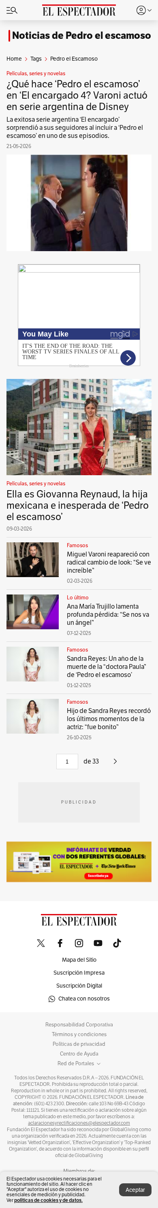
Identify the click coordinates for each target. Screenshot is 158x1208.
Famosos (77, 545)
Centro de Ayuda (79, 1054)
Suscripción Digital (79, 985)
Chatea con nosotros (84, 998)
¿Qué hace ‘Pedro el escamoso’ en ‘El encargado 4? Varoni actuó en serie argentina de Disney (76, 95)
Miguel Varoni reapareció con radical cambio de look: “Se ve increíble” (109, 562)
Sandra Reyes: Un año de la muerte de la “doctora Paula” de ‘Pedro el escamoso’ (106, 667)
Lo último (78, 597)
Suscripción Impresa (79, 972)
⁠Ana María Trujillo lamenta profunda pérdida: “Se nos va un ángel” (108, 615)
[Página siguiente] (115, 764)
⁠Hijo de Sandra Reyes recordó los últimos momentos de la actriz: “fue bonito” (109, 719)
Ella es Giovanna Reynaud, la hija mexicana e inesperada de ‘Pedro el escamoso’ (77, 505)
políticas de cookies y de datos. (48, 1200)
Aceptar (135, 1190)
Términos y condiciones (79, 1034)
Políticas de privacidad (79, 1044)
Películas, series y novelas (35, 73)
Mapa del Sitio (79, 959)
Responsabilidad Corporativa (79, 1025)
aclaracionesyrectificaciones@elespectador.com (79, 1123)
